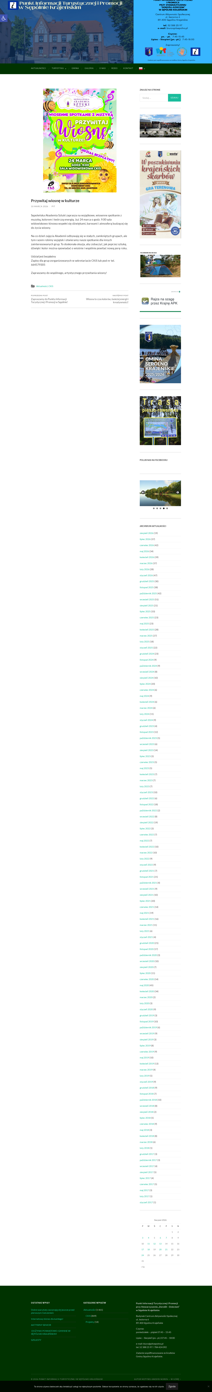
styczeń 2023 (146, 792)
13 (160, 1243)
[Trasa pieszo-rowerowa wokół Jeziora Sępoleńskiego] (160, 444)
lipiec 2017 (145, 1178)
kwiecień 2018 (147, 1136)
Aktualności (38, 68)
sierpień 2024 (146, 677)
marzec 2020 (146, 997)
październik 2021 (148, 882)
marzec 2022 (146, 852)
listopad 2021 (146, 876)
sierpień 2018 (146, 1111)
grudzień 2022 (147, 798)
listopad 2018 (146, 1093)
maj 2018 (144, 1129)
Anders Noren (160, 1379)
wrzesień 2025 (147, 599)
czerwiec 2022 (147, 834)
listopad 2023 (146, 732)
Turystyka (58, 68)
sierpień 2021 (146, 894)
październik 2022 (148, 810)
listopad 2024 (146, 659)
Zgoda (172, 1386)
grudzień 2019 (147, 1015)
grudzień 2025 (147, 581)
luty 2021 (144, 931)
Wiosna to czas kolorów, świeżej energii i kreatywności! (107, 299)
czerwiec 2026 (147, 545)
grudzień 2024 (147, 653)
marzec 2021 (146, 925)
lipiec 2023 (145, 756)
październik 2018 (148, 1099)
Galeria (89, 68)
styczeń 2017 (146, 1202)
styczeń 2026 (146, 575)
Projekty (90, 1321)
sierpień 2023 (146, 750)
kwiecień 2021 (147, 918)
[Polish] (142, 68)
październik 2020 (148, 955)
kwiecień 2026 (147, 557)
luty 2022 (144, 858)
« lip (143, 1267)
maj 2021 (144, 912)
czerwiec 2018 (147, 1123)
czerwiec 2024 (147, 689)
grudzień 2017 (147, 1154)
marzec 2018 (146, 1142)
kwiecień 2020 (147, 991)
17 (142, 1249)
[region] (160, 493)
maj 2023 (144, 768)
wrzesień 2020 (147, 961)
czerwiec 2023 (147, 762)
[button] (3, 18)
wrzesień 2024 (147, 671)
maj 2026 (144, 551)
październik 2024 (148, 665)
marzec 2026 (146, 563)
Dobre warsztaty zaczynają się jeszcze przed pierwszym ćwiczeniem (52, 1311)
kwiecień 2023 (147, 774)
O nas (102, 68)
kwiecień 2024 (147, 701)
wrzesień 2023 (147, 744)
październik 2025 (148, 593)
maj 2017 (144, 1190)
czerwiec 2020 (147, 979)
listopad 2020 (146, 949)
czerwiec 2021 (147, 906)
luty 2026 (144, 569)
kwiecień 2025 (147, 629)
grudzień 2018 (147, 1087)
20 (160, 1249)
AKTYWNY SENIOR (41, 1324)
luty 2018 (144, 1148)
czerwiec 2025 (147, 617)
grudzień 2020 (147, 943)
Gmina (75, 68)
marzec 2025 (146, 635)
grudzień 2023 (147, 726)
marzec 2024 (146, 707)
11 (148, 1243)
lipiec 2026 (145, 539)
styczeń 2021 (146, 937)
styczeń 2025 (146, 647)
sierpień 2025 (146, 605)
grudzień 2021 (147, 870)
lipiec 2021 (145, 900)
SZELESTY (36, 1339)
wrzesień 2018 (147, 1105)
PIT (53, 206)
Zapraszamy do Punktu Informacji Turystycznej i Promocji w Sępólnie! (49, 299)
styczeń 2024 (146, 720)
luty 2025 (144, 641)
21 (166, 1249)
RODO (114, 68)
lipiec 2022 (145, 828)
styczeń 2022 (146, 864)
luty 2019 (144, 1075)
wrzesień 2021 (147, 888)
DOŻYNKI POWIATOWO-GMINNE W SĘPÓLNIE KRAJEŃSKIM (50, 1332)
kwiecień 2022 (147, 846)
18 (148, 1249)
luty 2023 (144, 786)
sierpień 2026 (146, 533)
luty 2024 (144, 714)
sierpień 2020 (146, 967)
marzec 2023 (146, 780)
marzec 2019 (146, 1069)
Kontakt (128, 68)
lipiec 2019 (145, 1045)
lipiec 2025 (145, 611)
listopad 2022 (146, 804)
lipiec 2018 (145, 1117)
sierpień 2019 (146, 1039)
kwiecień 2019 (147, 1063)
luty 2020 (144, 1003)
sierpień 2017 (146, 1172)
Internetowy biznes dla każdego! (47, 1318)
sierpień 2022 (146, 822)
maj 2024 (144, 695)
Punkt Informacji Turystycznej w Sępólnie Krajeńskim (71, 1379)
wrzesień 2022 (147, 816)
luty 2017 (144, 1196)
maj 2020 (144, 985)
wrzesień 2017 (147, 1166)
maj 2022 (144, 840)
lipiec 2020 (145, 973)
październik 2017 (148, 1160)
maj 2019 (144, 1057)
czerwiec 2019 (147, 1051)
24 (142, 1255)
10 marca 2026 (39, 206)
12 (154, 1243)
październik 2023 (148, 738)
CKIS (50, 286)
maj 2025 (144, 623)
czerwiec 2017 (147, 1184)
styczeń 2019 (146, 1081)
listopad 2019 (146, 1021)
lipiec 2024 (145, 683)
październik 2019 (148, 1027)
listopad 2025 (146, 587)
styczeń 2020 (146, 1009)
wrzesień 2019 (147, 1033)
